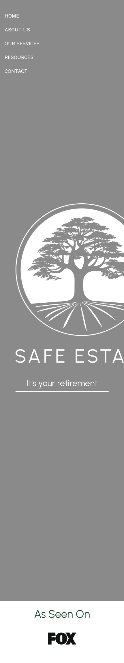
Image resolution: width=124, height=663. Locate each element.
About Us (17, 30)
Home (12, 16)
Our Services (22, 43)
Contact (16, 71)
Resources (19, 57)
